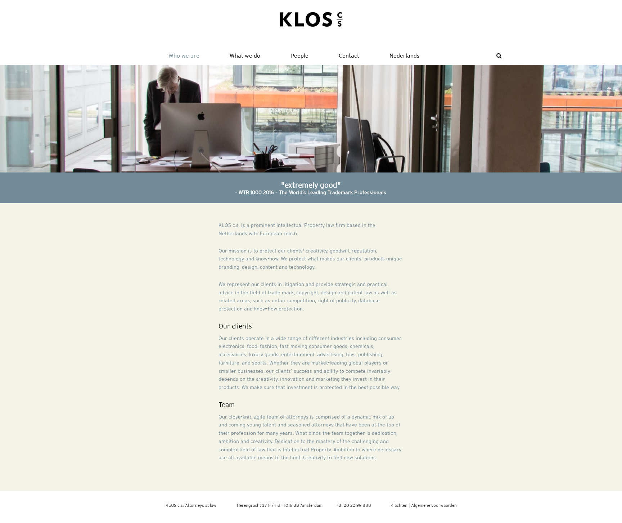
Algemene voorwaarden (434, 505)
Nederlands (404, 55)
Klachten (399, 505)
